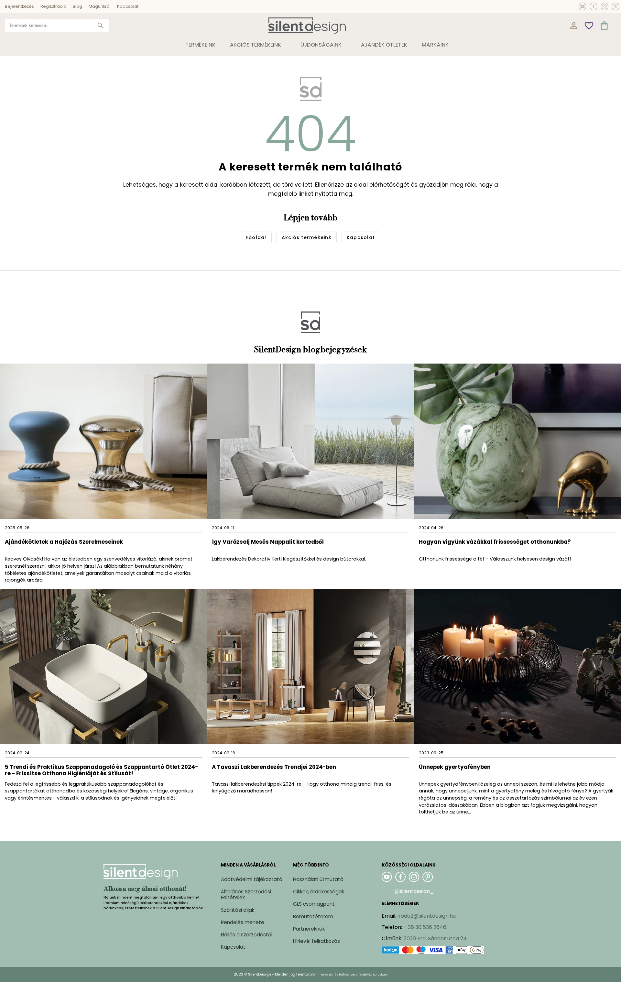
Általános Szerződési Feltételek (246, 894)
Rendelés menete (242, 922)
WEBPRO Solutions (373, 974)
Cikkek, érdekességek (318, 891)
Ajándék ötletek (384, 45)
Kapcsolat (127, 6)
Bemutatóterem (313, 916)
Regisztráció (53, 6)
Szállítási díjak (237, 910)
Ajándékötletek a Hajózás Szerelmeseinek (64, 542)
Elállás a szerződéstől (246, 934)
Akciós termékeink (255, 45)
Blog (77, 6)
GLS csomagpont (314, 903)
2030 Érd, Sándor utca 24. (436, 938)
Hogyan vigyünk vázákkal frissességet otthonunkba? (495, 542)
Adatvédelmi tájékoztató (251, 879)
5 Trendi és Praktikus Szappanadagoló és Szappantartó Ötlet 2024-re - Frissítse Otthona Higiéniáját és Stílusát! (101, 770)
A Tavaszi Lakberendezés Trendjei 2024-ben (274, 767)
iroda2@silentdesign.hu (427, 916)
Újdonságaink (321, 45)
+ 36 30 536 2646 (424, 927)
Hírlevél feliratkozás (316, 941)
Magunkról (100, 6)
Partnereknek (309, 928)
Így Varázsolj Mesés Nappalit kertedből (268, 542)
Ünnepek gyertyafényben (455, 767)
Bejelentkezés (19, 6)
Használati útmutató (318, 879)
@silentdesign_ (414, 891)
